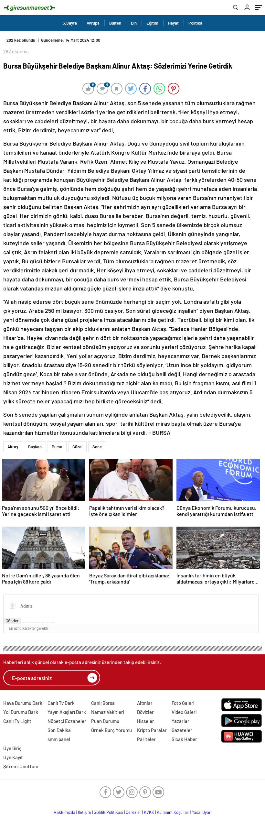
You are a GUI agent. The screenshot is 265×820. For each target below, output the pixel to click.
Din (134, 23)
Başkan (35, 446)
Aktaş (12, 446)
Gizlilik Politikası (108, 812)
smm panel (59, 739)
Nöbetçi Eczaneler (67, 721)
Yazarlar (180, 721)
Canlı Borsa (103, 703)
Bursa (57, 446)
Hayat (173, 23)
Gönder (12, 620)
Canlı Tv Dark (61, 703)
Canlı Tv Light (17, 721)
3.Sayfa (70, 23)
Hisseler (145, 721)
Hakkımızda (64, 812)
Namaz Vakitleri (107, 712)
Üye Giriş (12, 748)
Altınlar (145, 703)
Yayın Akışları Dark (67, 712)
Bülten (115, 23)
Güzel (77, 446)
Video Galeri (184, 712)
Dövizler (145, 712)
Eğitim (152, 23)
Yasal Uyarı (202, 812)
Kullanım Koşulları (173, 812)
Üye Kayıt (13, 757)
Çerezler (133, 812)
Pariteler (146, 739)
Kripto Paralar (152, 730)
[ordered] (38, 622)
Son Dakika (59, 730)
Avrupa (93, 23)
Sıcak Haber (184, 739)
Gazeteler (182, 730)
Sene (97, 446)
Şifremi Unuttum (20, 766)
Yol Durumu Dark (20, 712)
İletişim (84, 812)
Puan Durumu (105, 721)
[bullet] (43, 622)
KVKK (149, 812)
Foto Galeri (183, 703)
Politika (195, 23)
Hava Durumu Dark (22, 703)
